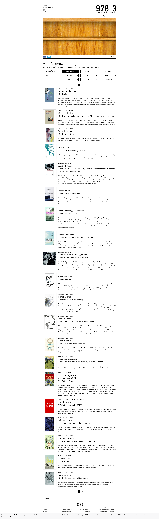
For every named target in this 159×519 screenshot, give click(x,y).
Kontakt (44, 507)
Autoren (45, 9)
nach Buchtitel (70, 71)
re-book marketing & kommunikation (107, 511)
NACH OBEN (46, 498)
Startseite (45, 5)
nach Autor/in (88, 71)
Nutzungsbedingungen (67, 509)
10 (84, 85)
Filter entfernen (108, 79)
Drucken (113, 56)
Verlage (45, 11)
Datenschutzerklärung (7, 516)
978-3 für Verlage (84, 509)
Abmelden (45, 511)
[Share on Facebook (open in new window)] (44, 56)
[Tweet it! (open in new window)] (49, 56)
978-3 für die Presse (85, 511)
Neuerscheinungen (48, 7)
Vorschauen (46, 12)
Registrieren (45, 509)
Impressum (64, 507)
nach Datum (108, 71)
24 (88, 85)
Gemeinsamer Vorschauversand (106, 509)
